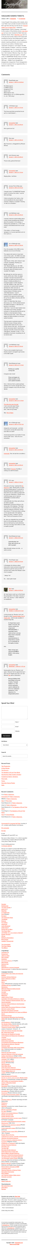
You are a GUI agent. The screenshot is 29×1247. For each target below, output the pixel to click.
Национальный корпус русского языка (11, 1118)
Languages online (6, 1168)
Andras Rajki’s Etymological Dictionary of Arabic (13, 1007)
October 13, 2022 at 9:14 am (16, 610)
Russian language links (7, 1114)
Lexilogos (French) (6, 1039)
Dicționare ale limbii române (8, 1052)
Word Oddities (5, 1173)
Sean (2, 801)
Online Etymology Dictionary (8, 1067)
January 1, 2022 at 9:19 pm (16, 561)
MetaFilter (4, 911)
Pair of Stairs (10, 413)
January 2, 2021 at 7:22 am (16, 245)
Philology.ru (4, 1103)
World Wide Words (6, 1066)
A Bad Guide (4, 927)
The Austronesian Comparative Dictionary (12, 1156)
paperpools (4, 924)
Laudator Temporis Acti (7, 941)
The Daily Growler (6, 907)
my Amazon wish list (6, 846)
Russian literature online (7, 1116)
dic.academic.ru (5, 1091)
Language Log (5, 952)
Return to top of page (14, 1244)
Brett (10, 588)
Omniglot (3, 992)
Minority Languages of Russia (9, 1109)
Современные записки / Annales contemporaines (14, 1136)
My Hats (3, 830)
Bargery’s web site (6, 1163)
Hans (2, 814)
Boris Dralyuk (4, 939)
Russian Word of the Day (7, 1135)
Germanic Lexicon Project (8, 1009)
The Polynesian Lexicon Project (9, 1158)
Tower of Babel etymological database (11, 1069)
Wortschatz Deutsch (6, 1015)
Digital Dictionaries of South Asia (9, 1151)
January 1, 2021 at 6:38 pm (16, 157)
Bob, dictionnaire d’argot (7, 1032)
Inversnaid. (7, 453)
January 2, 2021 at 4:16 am (16, 187)
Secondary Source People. (8, 783)
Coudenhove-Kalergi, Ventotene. (9, 776)
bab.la (3, 982)
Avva (2, 914)
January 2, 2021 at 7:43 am (16, 346)
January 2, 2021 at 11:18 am (16, 400)
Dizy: (2, 1049)
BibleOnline (4, 995)
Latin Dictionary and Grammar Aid (10, 1025)
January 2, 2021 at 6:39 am (16, 215)
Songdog (3, 904)
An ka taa (3, 1160)
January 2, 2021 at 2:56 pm (16, 465)
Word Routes (4, 962)
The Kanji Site (5, 1148)
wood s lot (4, 909)
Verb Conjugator (5, 1064)
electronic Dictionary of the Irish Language (12, 1054)
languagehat (13, 18)
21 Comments (22, 18)
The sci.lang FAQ (5, 990)
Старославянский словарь (8, 1128)
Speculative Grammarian (7, 1172)
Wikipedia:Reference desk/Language (10, 988)
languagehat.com (3, 5)
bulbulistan (4, 959)
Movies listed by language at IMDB (10, 1166)
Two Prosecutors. (5, 766)
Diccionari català (5, 1046)
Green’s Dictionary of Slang (8, 978)
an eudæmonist (5, 912)
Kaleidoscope (4, 906)
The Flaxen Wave (5, 931)
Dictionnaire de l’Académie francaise (10, 1034)
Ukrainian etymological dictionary (9, 1138)
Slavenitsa (4, 1106)
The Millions (4, 948)
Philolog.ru (4, 1104)
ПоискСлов (4, 1093)
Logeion (3, 1072)
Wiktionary (4, 980)
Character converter (6, 1177)
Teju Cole (17, 1196)
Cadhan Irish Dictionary (7, 1056)
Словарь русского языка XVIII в (9, 1131)
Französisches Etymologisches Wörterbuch (12, 1042)
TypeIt (3, 983)
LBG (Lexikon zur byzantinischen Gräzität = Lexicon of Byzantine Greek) (12, 1082)
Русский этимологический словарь (10, 1094)
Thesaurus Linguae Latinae (8, 1027)
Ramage (3, 1189)
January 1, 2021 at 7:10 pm (16, 172)
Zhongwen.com (5, 1146)
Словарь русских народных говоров (10, 1125)
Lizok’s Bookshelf (5, 926)
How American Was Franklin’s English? (11, 774)
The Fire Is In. (5, 770)
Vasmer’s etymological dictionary (9, 1113)
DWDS (3, 1019)
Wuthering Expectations (7, 938)
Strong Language (5, 969)
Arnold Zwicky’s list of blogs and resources (12, 973)
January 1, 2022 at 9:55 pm (16, 590)
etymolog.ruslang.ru (6, 1099)
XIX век (3, 936)
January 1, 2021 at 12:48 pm (16, 82)
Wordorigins (4, 987)
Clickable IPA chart (6, 985)
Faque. (3, 781)
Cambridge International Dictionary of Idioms (12, 999)
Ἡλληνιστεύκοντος (6, 960)
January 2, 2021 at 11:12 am (16, 365)
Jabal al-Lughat (5, 955)
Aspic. (3, 785)
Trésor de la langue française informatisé (11, 1030)
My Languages (5, 828)
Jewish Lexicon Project (7, 997)
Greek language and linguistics (9, 1076)
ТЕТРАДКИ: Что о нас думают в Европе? (12, 932)
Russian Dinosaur (5, 934)
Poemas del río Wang (6, 929)
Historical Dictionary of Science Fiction (11, 1170)
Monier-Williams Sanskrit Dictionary (10, 1153)
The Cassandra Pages (7, 917)
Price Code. (4, 779)
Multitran (3, 975)
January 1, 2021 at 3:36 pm (16, 140)
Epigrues (3, 921)
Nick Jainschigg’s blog (7, 1186)
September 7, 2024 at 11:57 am (17, 666)
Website (17, 731)
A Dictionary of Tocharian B (8, 1143)
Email (16, 726)
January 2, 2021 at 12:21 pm (16, 424)
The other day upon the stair (11, 404)
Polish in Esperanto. (9, 794)
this (9, 675)
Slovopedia (4, 1086)
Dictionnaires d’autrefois (7, 1041)
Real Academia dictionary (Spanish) (10, 1044)
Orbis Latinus (4, 1084)
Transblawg (4, 919)
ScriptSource (4, 993)
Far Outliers (4, 922)
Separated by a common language (10, 967)
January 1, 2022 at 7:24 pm (16, 482)
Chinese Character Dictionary (8, 1145)
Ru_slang (4, 1111)
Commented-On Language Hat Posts (10, 823)
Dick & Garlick (5, 957)
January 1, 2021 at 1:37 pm (16, 107)
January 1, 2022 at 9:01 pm (16, 538)
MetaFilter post (18, 35)
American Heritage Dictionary (8, 977)
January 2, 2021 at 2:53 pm (16, 449)
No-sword (3, 916)
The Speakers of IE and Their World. (10, 772)
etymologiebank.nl (6, 1022)
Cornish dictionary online (7, 1061)
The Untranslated (5, 944)
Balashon (3, 966)
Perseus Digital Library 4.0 (8, 1071)
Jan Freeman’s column (10, 1175)
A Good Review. (5, 768)
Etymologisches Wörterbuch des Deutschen (12, 1017)
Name (16, 722)
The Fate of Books (6, 946)
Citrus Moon (4, 1187)
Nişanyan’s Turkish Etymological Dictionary (12, 1155)
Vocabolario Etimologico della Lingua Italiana (12, 1047)
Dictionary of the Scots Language (9, 1010)
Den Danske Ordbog (6, 1024)
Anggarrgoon (4, 954)
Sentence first (4, 964)
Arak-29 (3, 1062)
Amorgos (13, 469)
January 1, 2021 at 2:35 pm (16, 124)
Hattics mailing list (6, 1181)
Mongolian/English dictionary (8, 1150)
